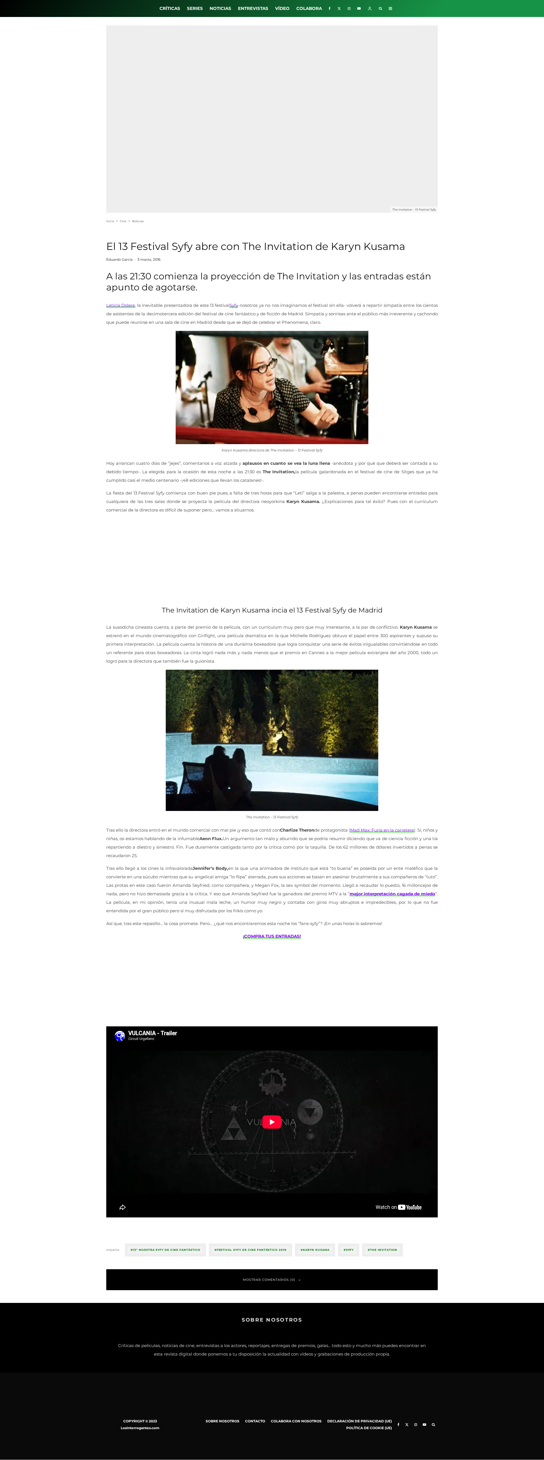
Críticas (170, 8)
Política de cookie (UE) (369, 1428)
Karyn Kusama (316, 1249)
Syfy (234, 305)
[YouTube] (359, 8)
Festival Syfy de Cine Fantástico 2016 (252, 1249)
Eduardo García (119, 259)
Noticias (220, 8)
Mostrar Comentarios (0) (269, 1280)
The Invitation (383, 1249)
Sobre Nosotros (222, 1421)
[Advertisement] (272, 558)
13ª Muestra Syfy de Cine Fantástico (166, 1249)
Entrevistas (253, 8)
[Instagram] (349, 8)
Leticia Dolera (120, 305)
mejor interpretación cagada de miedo (392, 893)
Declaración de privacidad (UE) (359, 1421)
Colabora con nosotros (296, 1421)
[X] (339, 8)
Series (195, 8)
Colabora (309, 8)
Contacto (255, 1421)
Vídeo (282, 8)
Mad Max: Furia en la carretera (382, 830)
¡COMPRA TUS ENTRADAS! (272, 936)
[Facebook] (329, 8)
